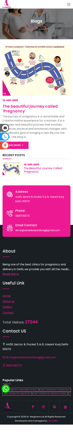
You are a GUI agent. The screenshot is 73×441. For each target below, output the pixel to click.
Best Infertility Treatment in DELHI (20, 389)
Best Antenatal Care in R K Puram (50, 393)
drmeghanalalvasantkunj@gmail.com (30, 357)
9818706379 (13, 366)
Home (31, 27)
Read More (11, 274)
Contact (8, 313)
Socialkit (53, 420)
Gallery (7, 307)
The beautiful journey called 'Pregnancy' (30, 109)
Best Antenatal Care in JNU (17, 393)
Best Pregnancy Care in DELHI (55, 389)
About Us (9, 301)
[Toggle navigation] (68, 4)
